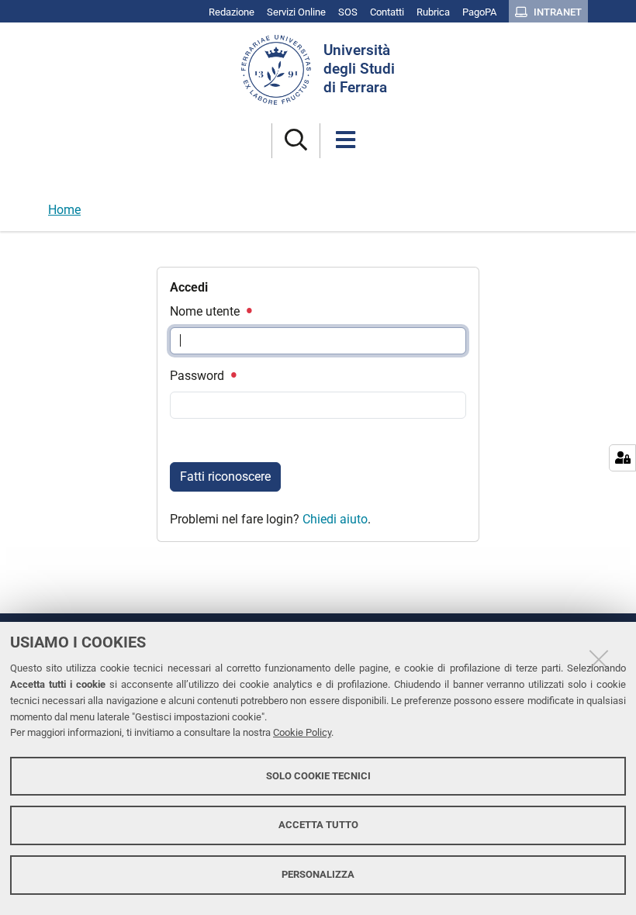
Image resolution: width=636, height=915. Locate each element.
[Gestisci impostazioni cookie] (622, 457)
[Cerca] (296, 140)
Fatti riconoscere (225, 476)
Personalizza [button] (318, 874)
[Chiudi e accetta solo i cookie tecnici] (598, 659)
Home (64, 209)
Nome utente (206, 311)
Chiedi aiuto (335, 519)
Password (198, 375)
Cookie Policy (302, 732)
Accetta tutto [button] (318, 824)
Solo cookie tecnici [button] (318, 776)
